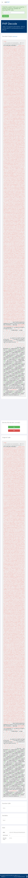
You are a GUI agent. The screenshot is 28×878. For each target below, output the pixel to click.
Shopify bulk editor (10, 876)
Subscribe (5, 16)
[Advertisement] (13, 410)
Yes (14, 427)
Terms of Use (23, 875)
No (14, 430)
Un (7, 2)
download (14, 36)
